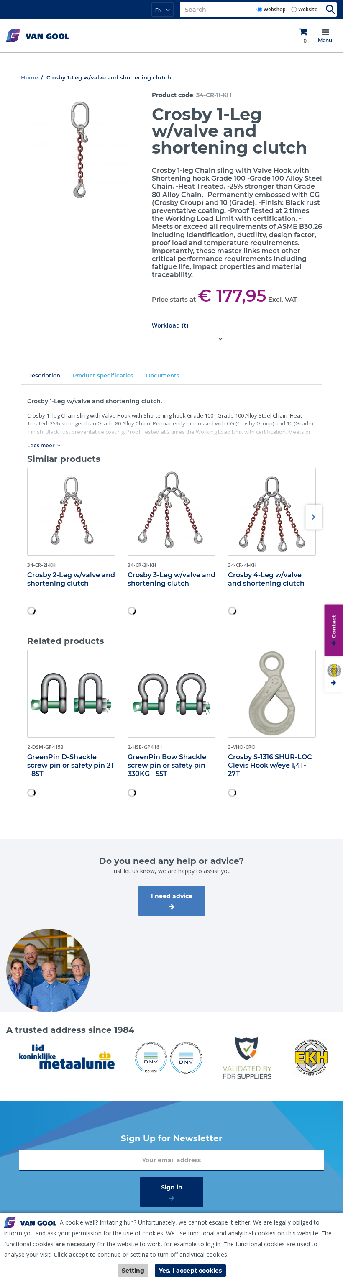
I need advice (171, 896)
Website (307, 9)
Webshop (275, 9)
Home (29, 77)
